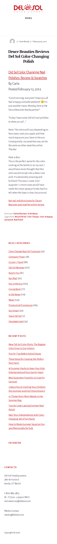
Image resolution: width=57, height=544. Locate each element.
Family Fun (14, 273)
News (11, 300)
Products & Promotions (21, 305)
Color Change (33, 217)
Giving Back (15, 289)
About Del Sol (20, 217)
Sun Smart (14, 310)
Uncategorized (16, 321)
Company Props (17, 257)
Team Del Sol (15, 316)
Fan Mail (13, 278)
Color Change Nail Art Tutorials (24, 251)
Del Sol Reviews (20, 214)
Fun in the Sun (16, 284)
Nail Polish (18, 220)
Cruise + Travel (16, 262)
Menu (28, 18)
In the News (33, 214)
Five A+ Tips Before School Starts (25, 354)
